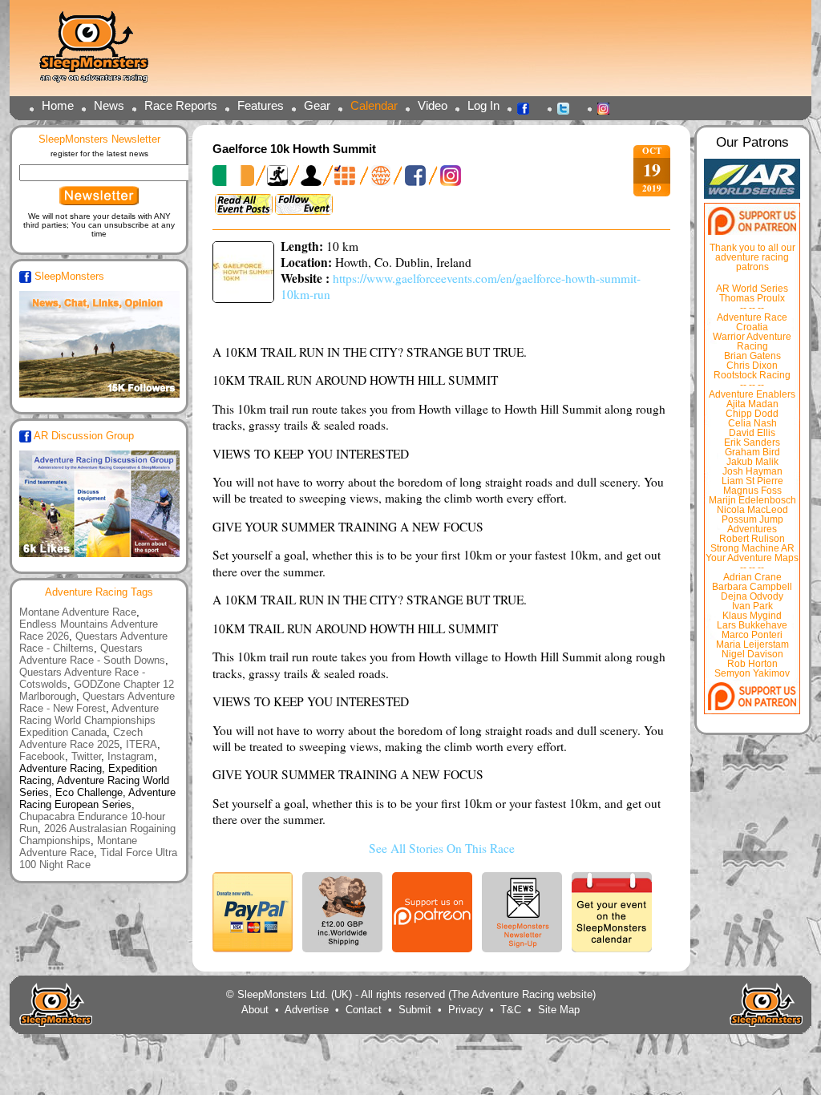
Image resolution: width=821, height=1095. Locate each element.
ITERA (141, 744)
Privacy (465, 1010)
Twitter (568, 107)
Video (432, 105)
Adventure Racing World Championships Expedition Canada (89, 720)
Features (260, 105)
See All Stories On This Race (442, 848)
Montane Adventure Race (77, 612)
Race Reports (180, 105)
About (255, 1010)
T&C (510, 1010)
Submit (414, 1010)
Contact (364, 1010)
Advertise (307, 1010)
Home (58, 105)
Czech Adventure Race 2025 (81, 738)
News (109, 105)
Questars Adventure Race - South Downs (92, 654)
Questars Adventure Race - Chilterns (93, 642)
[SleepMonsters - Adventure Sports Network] (101, 52)
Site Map (559, 1010)
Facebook (528, 107)
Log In (483, 105)
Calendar (374, 105)
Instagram (608, 107)
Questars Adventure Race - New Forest (97, 702)
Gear (317, 105)
